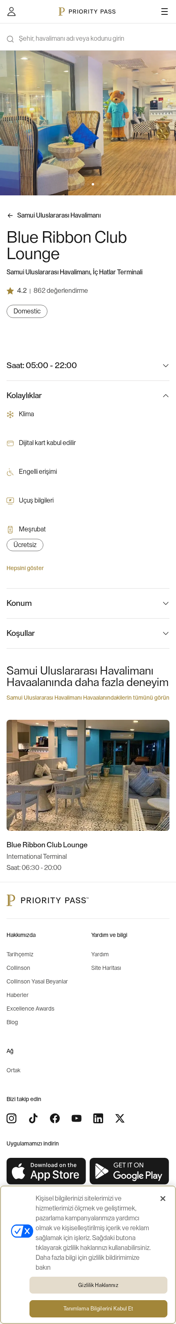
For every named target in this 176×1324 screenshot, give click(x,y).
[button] (68, 184)
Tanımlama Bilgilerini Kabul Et (98, 1308)
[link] (46, 1171)
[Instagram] (11, 1118)
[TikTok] (33, 1118)
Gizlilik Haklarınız (98, 1285)
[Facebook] (55, 1118)
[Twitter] (120, 1118)
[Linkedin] (98, 1118)
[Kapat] (163, 1199)
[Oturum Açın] (11, 11)
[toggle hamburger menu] (164, 11)
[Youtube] (76, 1118)
